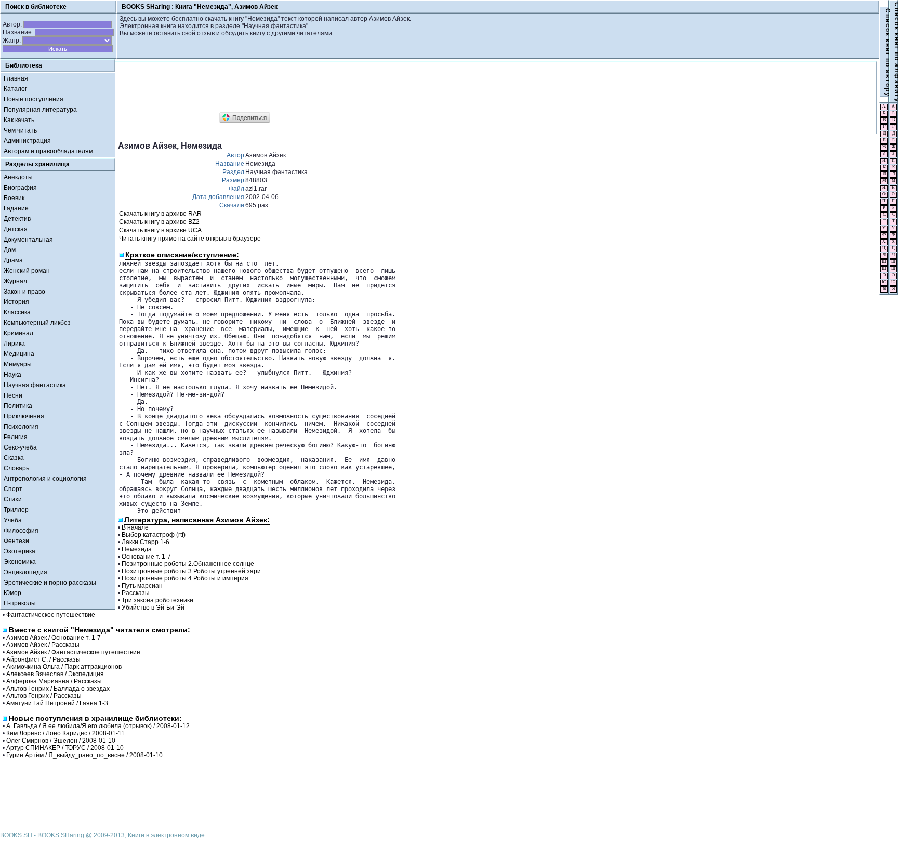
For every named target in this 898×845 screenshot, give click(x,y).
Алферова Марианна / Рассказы (54, 681)
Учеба (13, 520)
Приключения (24, 416)
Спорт (13, 489)
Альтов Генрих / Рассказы (44, 695)
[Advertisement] (307, 87)
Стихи (13, 499)
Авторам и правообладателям (48, 151)
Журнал (15, 281)
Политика (18, 406)
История (16, 302)
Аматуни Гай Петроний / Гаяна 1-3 (57, 703)
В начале (135, 527)
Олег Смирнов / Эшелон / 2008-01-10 (60, 740)
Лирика (14, 343)
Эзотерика (19, 551)
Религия (16, 437)
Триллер (16, 509)
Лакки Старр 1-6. (146, 542)
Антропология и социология (45, 478)
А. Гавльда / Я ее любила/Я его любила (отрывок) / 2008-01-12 (98, 726)
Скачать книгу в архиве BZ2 (159, 222)
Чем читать (20, 130)
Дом (10, 250)
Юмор (12, 593)
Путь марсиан (142, 585)
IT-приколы (20, 603)
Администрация (27, 140)
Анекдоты (18, 177)
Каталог (15, 89)
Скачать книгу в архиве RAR (160, 213)
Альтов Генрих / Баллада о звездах (58, 688)
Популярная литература (40, 109)
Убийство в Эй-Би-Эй (153, 607)
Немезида (137, 549)
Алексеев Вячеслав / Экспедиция (55, 674)
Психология (21, 426)
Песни (13, 395)
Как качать (19, 120)
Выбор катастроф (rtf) (154, 534)
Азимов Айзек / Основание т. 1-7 (53, 637)
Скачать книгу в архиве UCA (160, 230)
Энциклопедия (25, 572)
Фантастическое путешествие (50, 614)
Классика (17, 312)
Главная (16, 78)
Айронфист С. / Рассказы (43, 659)
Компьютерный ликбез (37, 322)
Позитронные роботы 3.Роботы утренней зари (191, 571)
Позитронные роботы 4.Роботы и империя (185, 578)
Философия (21, 530)
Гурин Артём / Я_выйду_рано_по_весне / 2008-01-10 (84, 755)
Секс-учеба (20, 447)
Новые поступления (33, 99)
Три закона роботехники (157, 600)
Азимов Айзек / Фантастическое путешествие (73, 652)
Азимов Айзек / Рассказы (43, 645)
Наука (12, 374)
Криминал (18, 333)
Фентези (16, 541)
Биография (20, 187)
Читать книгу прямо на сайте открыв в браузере (190, 238)
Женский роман (27, 270)
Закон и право (24, 291)
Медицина (19, 354)
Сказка (14, 457)
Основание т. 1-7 (146, 556)
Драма (13, 260)
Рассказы (136, 593)
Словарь (16, 468)
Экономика (20, 561)
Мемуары (18, 364)
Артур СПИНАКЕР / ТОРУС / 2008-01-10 (65, 747)
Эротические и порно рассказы (50, 582)
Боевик (14, 198)
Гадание (16, 208)
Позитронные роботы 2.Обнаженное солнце (188, 563)
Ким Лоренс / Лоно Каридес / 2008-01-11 (65, 733)
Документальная (28, 239)
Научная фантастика (35, 385)
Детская (16, 229)
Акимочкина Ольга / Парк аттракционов (64, 666)
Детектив (17, 218)
